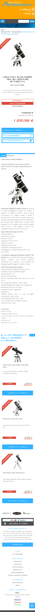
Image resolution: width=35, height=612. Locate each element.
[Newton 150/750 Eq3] (17, 408)
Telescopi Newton (16, 32)
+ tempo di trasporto (17, 106)
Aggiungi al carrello (17, 393)
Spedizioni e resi (17, 570)
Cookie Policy (18, 564)
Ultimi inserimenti (17, 582)
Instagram (17, 602)
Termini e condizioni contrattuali (17, 575)
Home (2, 30)
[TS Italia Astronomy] (17, 5)
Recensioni (10, 155)
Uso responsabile (17, 554)
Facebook (17, 600)
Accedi (27, 13)
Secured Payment (18, 523)
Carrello (25, 9)
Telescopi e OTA (5, 32)
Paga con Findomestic (11, 135)
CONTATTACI (17, 544)
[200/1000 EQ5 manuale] (17, 462)
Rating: (10, 16)
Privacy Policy (17, 561)
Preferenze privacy (17, 567)
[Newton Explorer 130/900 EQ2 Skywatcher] (17, 354)
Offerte (17, 585)
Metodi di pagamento (17, 572)
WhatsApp (17, 605)
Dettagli (3, 155)
